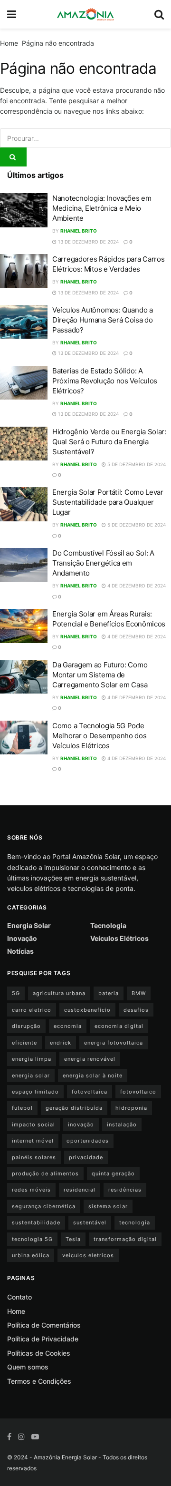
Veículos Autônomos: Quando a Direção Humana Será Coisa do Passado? (102, 319)
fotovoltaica (89, 1091)
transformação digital (125, 1239)
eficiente (24, 1042)
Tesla (73, 1239)
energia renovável (89, 1059)
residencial (79, 1189)
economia (68, 1026)
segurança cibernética (44, 1206)
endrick (60, 1042)
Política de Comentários (44, 1325)
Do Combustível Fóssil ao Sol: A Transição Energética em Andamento (103, 562)
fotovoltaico (138, 1091)
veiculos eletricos (88, 1255)
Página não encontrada (58, 43)
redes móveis (31, 1189)
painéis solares (34, 1157)
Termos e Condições (39, 1381)
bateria (108, 993)
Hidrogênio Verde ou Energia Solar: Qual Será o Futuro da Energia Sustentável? (109, 441)
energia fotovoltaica (113, 1042)
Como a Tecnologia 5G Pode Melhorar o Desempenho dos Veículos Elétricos (99, 735)
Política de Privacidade (42, 1339)
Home (9, 43)
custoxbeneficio (87, 1010)
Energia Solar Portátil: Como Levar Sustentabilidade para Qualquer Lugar (107, 502)
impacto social (33, 1124)
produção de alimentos (45, 1173)
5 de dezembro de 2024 (136, 464)
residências (125, 1189)
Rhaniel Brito (78, 231)
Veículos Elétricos (119, 938)
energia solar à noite (93, 1075)
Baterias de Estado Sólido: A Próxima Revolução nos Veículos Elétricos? (104, 380)
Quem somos (27, 1367)
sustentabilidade (36, 1222)
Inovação (22, 938)
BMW (139, 993)
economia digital (119, 1026)
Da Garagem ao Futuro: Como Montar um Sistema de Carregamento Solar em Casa (99, 674)
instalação (122, 1124)
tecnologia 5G (32, 1239)
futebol (22, 1108)
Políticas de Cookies (38, 1353)
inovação (81, 1124)
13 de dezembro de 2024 (88, 241)
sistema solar (108, 1206)
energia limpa (31, 1059)
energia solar (31, 1075)
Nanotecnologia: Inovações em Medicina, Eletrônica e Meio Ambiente (102, 208)
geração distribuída (74, 1108)
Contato (19, 1297)
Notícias (20, 951)
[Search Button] (13, 156)
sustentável (89, 1222)
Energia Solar (29, 925)
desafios (136, 1010)
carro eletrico (31, 1010)
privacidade (86, 1157)
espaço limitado (35, 1091)
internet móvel (33, 1140)
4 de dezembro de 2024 (136, 585)
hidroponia (131, 1108)
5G (16, 993)
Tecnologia (108, 925)
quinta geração (113, 1173)
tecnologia (134, 1222)
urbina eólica (30, 1255)
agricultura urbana (59, 993)
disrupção (26, 1026)
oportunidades (87, 1140)
